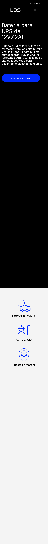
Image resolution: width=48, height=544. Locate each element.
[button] (35, 10)
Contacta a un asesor (21, 78)
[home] (20, 10)
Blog (30, 3)
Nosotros (37, 3)
